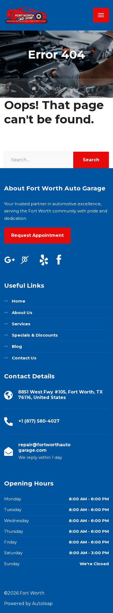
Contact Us (24, 357)
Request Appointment (37, 235)
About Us (22, 312)
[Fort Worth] (26, 15)
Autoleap (42, 603)
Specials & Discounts (35, 335)
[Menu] (101, 15)
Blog (17, 346)
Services (21, 323)
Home (18, 301)
